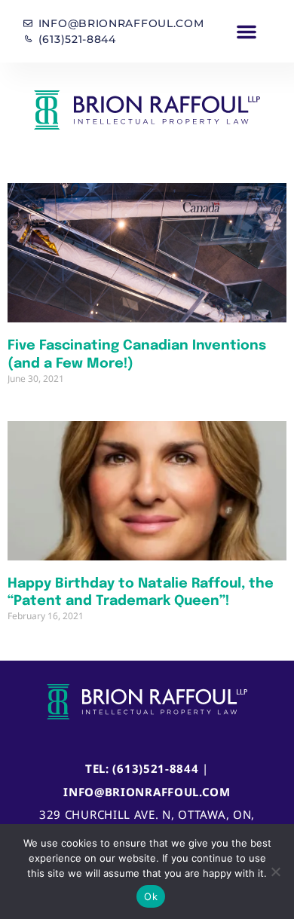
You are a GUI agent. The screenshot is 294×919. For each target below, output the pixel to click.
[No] (275, 871)
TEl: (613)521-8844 (142, 768)
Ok (151, 896)
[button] (247, 31)
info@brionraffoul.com (147, 791)
